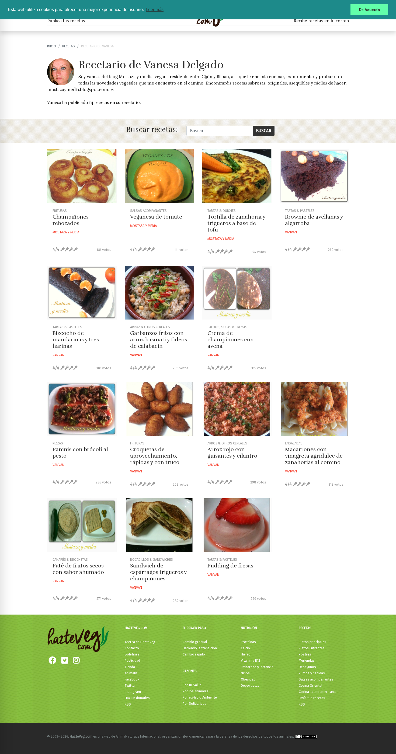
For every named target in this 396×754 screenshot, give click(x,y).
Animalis (131, 673)
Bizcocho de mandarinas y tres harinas (76, 339)
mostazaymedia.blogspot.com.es (80, 89)
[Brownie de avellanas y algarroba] (314, 176)
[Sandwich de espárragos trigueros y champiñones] (159, 525)
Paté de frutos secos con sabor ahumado (78, 569)
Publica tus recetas (66, 20)
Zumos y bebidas (312, 673)
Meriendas (307, 660)
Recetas (305, 628)
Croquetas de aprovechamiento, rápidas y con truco (154, 456)
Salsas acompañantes (316, 679)
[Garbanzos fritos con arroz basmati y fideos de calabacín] (159, 293)
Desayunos (307, 667)
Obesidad (248, 679)
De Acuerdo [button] (369, 10)
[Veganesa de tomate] (159, 176)
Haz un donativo (137, 698)
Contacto (132, 648)
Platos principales (312, 642)
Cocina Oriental (310, 685)
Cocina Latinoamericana (317, 692)
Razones (190, 671)
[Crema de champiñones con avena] (237, 293)
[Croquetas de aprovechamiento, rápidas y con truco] (159, 409)
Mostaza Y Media (66, 232)
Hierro (246, 654)
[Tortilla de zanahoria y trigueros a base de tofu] (237, 176)
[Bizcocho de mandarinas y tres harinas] (82, 293)
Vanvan (291, 232)
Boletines (132, 654)
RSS (128, 704)
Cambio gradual (195, 642)
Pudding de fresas (230, 565)
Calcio (245, 648)
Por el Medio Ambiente (200, 697)
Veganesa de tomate (156, 216)
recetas (68, 46)
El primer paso (194, 628)
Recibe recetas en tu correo (321, 20)
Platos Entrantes (312, 648)
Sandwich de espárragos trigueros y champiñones (158, 572)
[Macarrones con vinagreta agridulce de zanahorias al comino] (314, 409)
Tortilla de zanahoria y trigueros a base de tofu (236, 223)
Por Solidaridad (194, 704)
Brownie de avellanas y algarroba (314, 220)
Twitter (130, 685)
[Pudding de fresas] (237, 525)
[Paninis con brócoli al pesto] (82, 409)
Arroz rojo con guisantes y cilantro (232, 452)
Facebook (132, 679)
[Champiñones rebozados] (82, 176)
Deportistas (250, 685)
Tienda (130, 667)
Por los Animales (196, 691)
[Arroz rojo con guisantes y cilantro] (237, 409)
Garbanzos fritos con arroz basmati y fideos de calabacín (158, 339)
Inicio (51, 46)
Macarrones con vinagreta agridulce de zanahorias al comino (314, 456)
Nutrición (249, 628)
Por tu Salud (192, 685)
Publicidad (132, 660)
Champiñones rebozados (71, 220)
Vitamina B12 (250, 660)
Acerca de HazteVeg (140, 642)
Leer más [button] (155, 9)
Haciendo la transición (200, 648)
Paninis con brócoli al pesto (80, 452)
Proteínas (248, 642)
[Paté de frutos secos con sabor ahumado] (82, 525)
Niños (245, 673)
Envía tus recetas (312, 698)
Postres (305, 654)
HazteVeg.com (136, 628)
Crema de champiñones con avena (230, 339)
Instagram (133, 692)
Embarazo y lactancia (257, 667)
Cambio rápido (194, 654)
